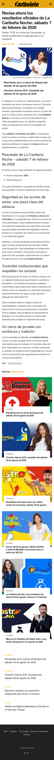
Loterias (9, 409)
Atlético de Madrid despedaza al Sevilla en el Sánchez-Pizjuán (27, 708)
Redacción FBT (8, 44)
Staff (5, 731)
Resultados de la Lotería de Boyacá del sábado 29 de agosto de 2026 (26, 84)
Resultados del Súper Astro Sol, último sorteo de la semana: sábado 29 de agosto (26, 503)
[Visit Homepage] (27, 4)
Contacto (13, 731)
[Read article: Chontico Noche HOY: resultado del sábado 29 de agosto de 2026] (27, 440)
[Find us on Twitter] (28, 753)
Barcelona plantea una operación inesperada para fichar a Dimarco (22, 692)
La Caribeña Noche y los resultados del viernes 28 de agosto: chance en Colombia (26, 596)
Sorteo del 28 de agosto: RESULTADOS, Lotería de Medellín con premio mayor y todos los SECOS (25, 549)
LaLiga (8, 687)
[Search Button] (50, 3)
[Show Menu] (3, 4)
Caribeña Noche (15, 363)
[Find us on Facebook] (24, 753)
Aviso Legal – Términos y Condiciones (33, 731)
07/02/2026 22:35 (25, 44)
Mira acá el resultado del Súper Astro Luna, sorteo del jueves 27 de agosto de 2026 (26, 640)
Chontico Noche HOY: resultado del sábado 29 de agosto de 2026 (24, 92)
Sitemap (26, 734)
